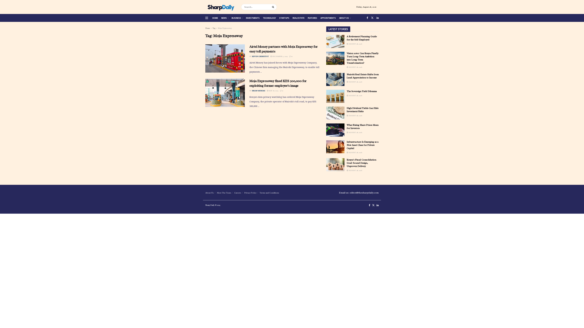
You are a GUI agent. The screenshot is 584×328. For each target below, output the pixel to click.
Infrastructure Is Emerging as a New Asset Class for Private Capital (363, 145)
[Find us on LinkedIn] (378, 18)
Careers (237, 192)
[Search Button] (274, 7)
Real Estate (298, 18)
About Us (344, 18)
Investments (253, 18)
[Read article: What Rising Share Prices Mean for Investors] (335, 130)
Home (215, 18)
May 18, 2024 (273, 91)
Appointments (328, 18)
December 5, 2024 (280, 56)
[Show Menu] (206, 18)
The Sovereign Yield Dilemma (362, 91)
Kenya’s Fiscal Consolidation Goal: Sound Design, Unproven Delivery (361, 163)
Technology (269, 18)
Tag (213, 28)
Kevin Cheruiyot (260, 56)
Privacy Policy (250, 192)
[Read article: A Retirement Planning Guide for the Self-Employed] (335, 41)
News (224, 18)
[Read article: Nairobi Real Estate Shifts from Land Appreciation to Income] (335, 79)
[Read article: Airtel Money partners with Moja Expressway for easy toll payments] (225, 58)
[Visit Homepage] (220, 7)
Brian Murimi (258, 91)
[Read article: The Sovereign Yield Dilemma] (335, 96)
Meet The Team (224, 192)
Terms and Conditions (269, 192)
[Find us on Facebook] (367, 18)
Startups (284, 18)
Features (312, 18)
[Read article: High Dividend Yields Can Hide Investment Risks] (335, 113)
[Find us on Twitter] (372, 18)
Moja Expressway (225, 28)
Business (236, 18)
